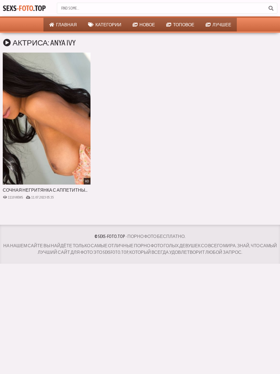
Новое (147, 24)
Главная (66, 24)
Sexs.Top (24, 8)
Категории (108, 24)
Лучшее (221, 24)
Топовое (183, 24)
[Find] (270, 8)
